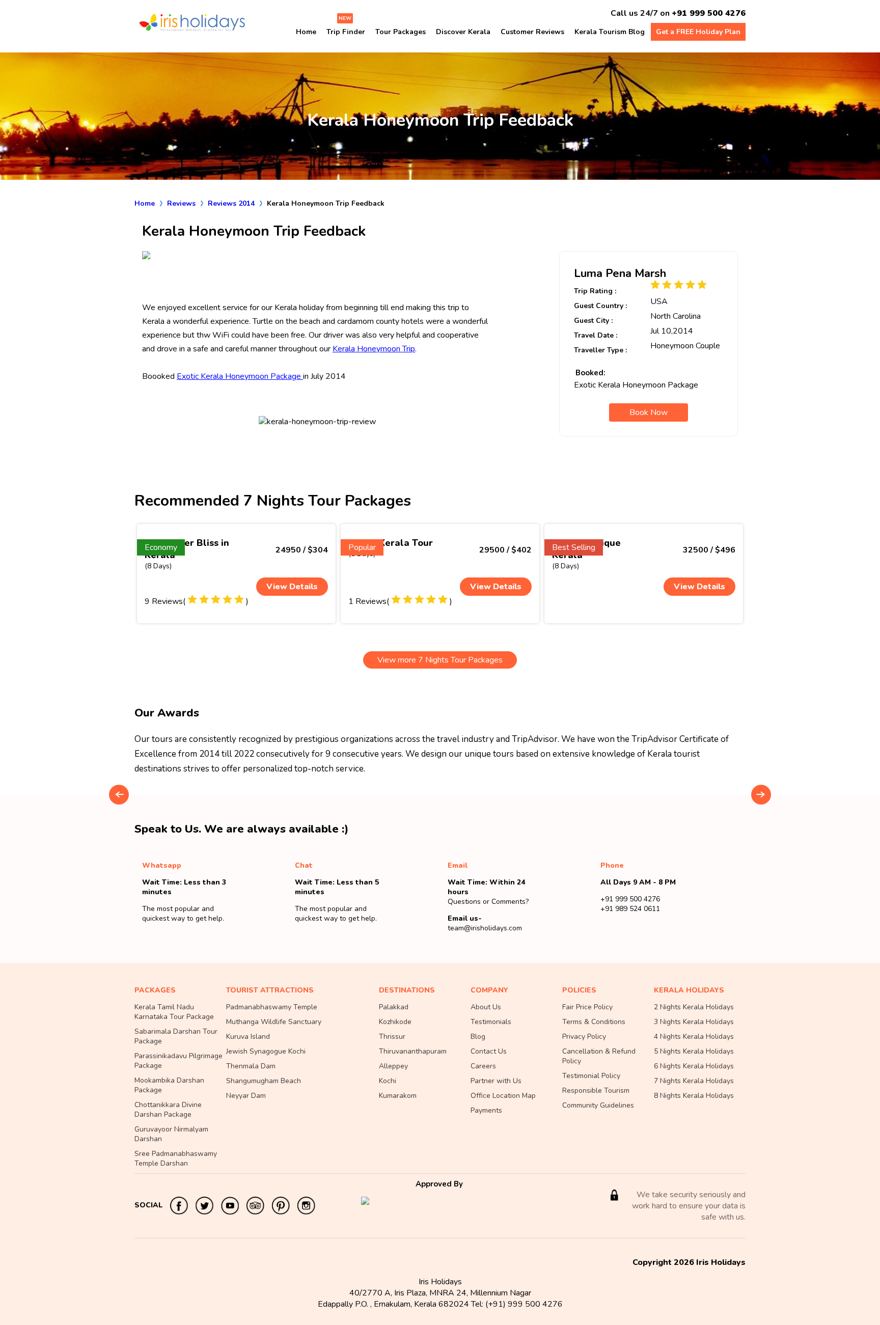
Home (306, 32)
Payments (486, 1110)
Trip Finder (345, 32)
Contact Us (489, 1051)
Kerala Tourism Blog (609, 32)
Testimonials (491, 1022)
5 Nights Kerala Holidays (694, 1051)
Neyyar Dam (246, 1095)
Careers (483, 1066)
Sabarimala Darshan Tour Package (175, 1036)
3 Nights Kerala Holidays (694, 1022)
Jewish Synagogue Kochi (266, 1051)
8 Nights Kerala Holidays (694, 1095)
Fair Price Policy (587, 1007)
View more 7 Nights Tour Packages (440, 660)
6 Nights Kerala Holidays (694, 1066)
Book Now (648, 412)
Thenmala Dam (251, 1066)
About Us (486, 1007)
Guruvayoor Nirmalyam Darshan (171, 1134)
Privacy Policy (584, 1036)
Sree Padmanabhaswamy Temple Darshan (175, 1158)
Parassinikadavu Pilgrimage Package (178, 1060)
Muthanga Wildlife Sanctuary (273, 1022)
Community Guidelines (598, 1105)
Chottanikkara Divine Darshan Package (168, 1109)
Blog (478, 1036)
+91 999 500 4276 (709, 13)
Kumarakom (398, 1095)
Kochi (387, 1081)
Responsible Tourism (595, 1090)
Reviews (181, 203)
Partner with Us (496, 1081)
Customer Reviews (532, 32)
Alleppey (393, 1066)
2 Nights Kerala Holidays (694, 1007)
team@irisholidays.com (485, 928)
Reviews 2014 (231, 203)
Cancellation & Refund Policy (599, 1056)
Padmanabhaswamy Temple (271, 1007)
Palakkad (393, 1007)
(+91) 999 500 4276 (524, 1304)
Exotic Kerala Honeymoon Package (240, 376)
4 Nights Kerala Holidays (694, 1036)
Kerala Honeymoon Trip (374, 348)
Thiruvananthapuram (413, 1051)
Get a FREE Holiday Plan (698, 32)
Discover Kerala (463, 32)
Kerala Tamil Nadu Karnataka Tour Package (174, 1012)
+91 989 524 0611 (630, 909)
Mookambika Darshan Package (169, 1085)
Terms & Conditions (593, 1022)
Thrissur (392, 1036)
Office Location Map (503, 1095)
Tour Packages (400, 32)
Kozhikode (395, 1022)
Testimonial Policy (591, 1076)
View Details (292, 586)
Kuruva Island (248, 1036)
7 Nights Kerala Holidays (694, 1081)
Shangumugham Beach (263, 1081)
